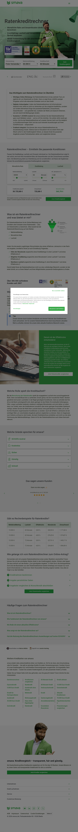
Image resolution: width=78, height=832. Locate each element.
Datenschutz (25, 303)
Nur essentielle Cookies (58, 290)
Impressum (31, 303)
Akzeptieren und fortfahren (56, 308)
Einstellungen (16, 308)
